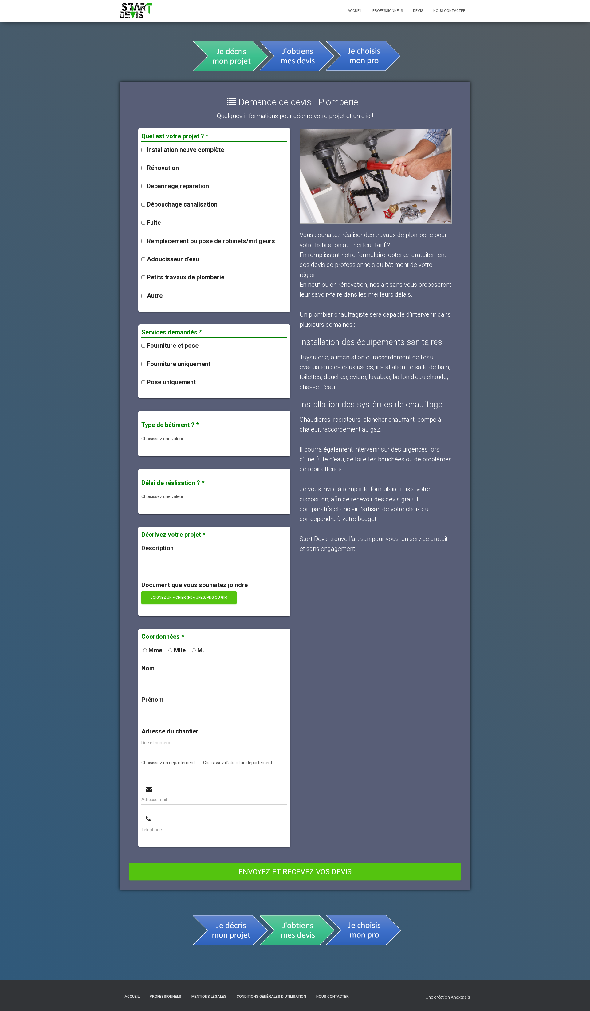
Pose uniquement (171, 382)
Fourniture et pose (173, 345)
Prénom (152, 699)
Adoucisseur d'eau (173, 259)
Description (157, 548)
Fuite (154, 222)
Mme (155, 650)
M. (200, 650)
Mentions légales (208, 996)
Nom (148, 668)
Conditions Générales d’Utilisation (271, 996)
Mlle (180, 650)
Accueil (355, 11)
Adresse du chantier (170, 731)
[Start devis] (136, 10)
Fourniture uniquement (178, 364)
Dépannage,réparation (178, 186)
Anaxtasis (460, 997)
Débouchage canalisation (182, 204)
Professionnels (387, 11)
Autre (155, 295)
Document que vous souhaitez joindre (194, 585)
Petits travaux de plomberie (185, 277)
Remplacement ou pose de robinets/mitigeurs (211, 241)
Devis (418, 11)
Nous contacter (449, 11)
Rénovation (163, 168)
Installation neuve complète (185, 149)
